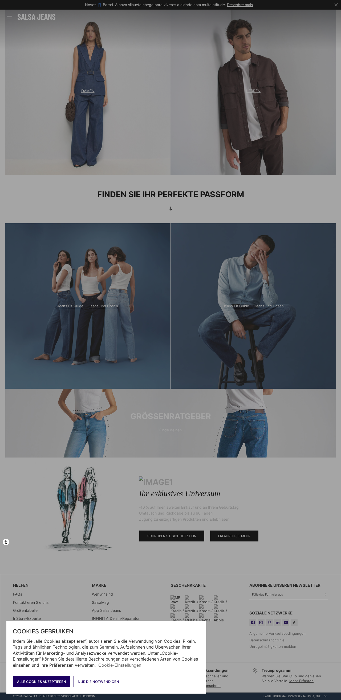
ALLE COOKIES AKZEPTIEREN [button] (41, 681)
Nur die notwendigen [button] (98, 681)
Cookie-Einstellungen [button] (119, 665)
